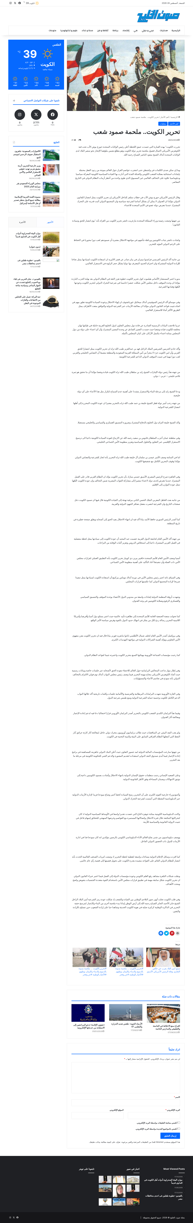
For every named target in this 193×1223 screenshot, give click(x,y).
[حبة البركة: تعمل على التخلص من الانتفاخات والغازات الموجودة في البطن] (51, 301)
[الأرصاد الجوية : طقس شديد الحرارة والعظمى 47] (125, 1012)
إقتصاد (125, 30)
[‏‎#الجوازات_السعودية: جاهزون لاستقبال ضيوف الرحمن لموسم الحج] (51, 155)
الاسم (177, 1097)
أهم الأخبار (164, 117)
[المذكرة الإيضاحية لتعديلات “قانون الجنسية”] (105, 1179)
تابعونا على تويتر (86, 1168)
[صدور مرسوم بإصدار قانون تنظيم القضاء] (133, 1179)
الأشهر (50, 222)
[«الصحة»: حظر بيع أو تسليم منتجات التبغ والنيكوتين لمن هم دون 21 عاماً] (105, 1202)
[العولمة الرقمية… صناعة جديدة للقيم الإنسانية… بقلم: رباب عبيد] (119, 1191)
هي (136, 30)
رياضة (115, 30)
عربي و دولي (148, 30)
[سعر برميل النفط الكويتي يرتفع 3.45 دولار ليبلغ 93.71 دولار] (133, 1202)
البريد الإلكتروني (172, 1110)
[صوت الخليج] (158, 16)
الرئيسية (176, 30)
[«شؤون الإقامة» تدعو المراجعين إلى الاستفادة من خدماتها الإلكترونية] (88, 1013)
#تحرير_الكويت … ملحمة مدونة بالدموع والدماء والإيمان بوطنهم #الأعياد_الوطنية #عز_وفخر (129, 971)
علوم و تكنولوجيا (69, 30)
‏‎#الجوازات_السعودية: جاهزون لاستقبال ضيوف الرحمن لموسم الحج (27, 154)
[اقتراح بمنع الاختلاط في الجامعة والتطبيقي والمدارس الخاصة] (163, 1013)
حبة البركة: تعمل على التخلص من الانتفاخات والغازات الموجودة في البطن (28, 299)
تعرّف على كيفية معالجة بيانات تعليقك (104, 1142)
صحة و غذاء (87, 30)
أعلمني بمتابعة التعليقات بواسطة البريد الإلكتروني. (156, 1123)
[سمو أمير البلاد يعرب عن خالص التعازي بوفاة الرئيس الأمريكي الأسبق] (163, 957)
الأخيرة (22, 222)
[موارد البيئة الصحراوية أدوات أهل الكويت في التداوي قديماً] (51, 237)
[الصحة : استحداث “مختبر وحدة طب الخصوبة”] (119, 1179)
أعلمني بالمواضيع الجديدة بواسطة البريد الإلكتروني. (156, 1129)
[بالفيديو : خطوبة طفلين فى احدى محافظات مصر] (51, 267)
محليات (163, 30)
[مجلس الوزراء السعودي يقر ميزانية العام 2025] (51, 187)
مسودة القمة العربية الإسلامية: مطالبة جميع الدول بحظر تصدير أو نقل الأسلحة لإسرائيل (27, 199)
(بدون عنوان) (35, 246)
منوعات (52, 30)
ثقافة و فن (102, 30)
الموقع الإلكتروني (117, 1110)
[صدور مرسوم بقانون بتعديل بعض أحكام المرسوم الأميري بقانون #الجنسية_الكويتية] (133, 1188)
